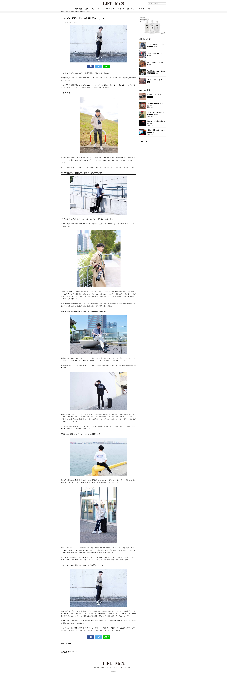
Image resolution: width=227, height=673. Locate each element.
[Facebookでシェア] (90, 66)
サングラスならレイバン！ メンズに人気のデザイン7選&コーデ (156, 95)
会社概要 (96, 667)
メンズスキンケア (150, 73)
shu (152, 82)
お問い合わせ (104, 667)
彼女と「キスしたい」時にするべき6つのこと (156, 62)
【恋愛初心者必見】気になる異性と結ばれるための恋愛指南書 (156, 103)
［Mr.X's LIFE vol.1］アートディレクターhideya (156, 80)
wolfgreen (156, 114)
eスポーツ (149, 132)
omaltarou (156, 96)
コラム (148, 82)
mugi (150, 55)
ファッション (150, 46)
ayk (153, 132)
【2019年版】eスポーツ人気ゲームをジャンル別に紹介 (156, 130)
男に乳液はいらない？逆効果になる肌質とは (156, 71)
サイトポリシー (114, 667)
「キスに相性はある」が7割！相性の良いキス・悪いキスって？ (156, 53)
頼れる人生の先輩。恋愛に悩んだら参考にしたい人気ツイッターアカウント (156, 121)
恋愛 (148, 105)
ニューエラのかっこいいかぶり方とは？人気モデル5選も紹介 (156, 44)
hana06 (155, 46)
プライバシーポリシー (127, 667)
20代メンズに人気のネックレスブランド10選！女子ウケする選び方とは (156, 112)
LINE (105, 66)
